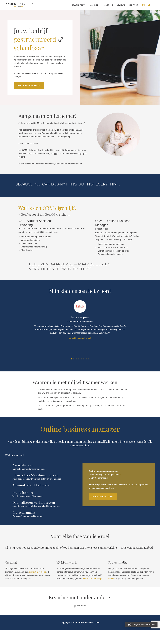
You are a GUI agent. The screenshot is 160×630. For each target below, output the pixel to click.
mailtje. (111, 578)
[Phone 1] (149, 5)
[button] (86, 5)
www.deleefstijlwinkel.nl (80, 338)
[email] (143, 5)
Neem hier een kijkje (92, 578)
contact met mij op (37, 572)
